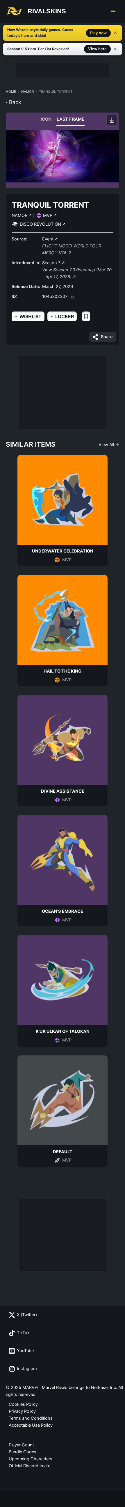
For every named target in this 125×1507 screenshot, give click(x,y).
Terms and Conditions (31, 1418)
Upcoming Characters (30, 1458)
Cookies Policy (23, 1404)
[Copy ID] (72, 296)
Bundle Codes (22, 1452)
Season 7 (52, 262)
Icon (46, 119)
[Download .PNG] (111, 120)
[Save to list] (86, 316)
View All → (109, 444)
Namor (27, 92)
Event (48, 239)
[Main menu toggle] (113, 12)
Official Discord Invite (29, 1465)
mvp (48, 215)
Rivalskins (47, 11)
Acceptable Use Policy (31, 1425)
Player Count (21, 1445)
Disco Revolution (41, 224)
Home (11, 92)
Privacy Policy (22, 1411)
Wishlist (28, 316)
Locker (62, 316)
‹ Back (13, 102)
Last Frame (70, 119)
